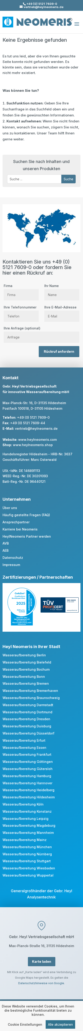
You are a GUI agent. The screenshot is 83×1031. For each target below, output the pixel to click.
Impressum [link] (11, 565)
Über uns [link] (10, 508)
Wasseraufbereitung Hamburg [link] (27, 776)
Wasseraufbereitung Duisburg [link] (27, 726)
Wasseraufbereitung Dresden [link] (26, 719)
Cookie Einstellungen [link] (25, 1024)
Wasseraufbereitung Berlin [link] (24, 655)
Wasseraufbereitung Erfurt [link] (24, 740)
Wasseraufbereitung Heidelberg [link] (28, 790)
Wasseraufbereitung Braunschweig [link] (31, 698)
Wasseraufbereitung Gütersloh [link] (28, 769)
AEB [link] (6, 550)
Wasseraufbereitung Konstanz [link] (27, 811)
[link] (21, 624)
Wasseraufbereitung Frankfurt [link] (27, 754)
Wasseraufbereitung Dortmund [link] (27, 712)
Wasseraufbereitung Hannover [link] (27, 783)
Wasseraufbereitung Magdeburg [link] (29, 825)
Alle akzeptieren (60, 1024)
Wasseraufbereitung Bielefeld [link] (27, 662)
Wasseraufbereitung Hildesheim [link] (29, 797)
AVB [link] (6, 543)
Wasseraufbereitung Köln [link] (23, 804)
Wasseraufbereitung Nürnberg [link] (27, 854)
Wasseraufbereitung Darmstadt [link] (28, 705)
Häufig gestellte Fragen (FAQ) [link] (26, 515)
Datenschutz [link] (13, 558)
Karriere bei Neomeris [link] (20, 529)
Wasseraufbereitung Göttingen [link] (28, 762)
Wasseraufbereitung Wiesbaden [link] (29, 868)
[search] (70, 18)
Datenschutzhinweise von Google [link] (41, 983)
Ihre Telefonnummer (20, 307)
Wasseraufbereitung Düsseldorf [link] (28, 733)
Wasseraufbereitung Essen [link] (24, 748)
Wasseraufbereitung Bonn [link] (24, 676)
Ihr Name (51, 286)
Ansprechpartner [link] (16, 522)
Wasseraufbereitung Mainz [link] (25, 840)
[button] (76, 27)
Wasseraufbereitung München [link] (27, 847)
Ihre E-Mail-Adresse (60, 307)
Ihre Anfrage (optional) (22, 328)
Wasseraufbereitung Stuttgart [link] (27, 861)
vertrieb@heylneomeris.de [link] (36, 428)
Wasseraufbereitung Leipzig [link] (25, 819)
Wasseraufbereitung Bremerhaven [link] (30, 691)
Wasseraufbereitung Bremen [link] (26, 683)
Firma (8, 286)
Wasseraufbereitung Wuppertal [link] (28, 875)
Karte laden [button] (41, 961)
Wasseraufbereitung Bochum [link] (26, 669)
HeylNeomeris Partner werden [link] (27, 536)
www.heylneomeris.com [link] (37, 439)
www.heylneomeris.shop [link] (33, 445)
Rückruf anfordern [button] (59, 351)
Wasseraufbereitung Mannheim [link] (28, 833)
